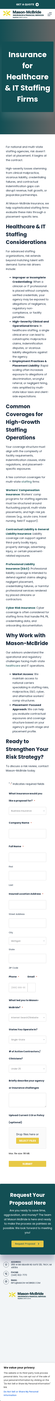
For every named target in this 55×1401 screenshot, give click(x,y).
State (12, 949)
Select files (27, 1140)
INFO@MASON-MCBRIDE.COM (25, 1282)
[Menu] (50, 14)
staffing (26, 481)
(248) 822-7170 (19, 1275)
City (11, 932)
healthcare (13, 665)
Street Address (17, 914)
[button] (27, 1244)
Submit (27, 1164)
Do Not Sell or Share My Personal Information (21, 1393)
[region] (27, 1382)
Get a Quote (25, 4)
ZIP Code (13, 967)
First (11, 866)
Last (11, 885)
